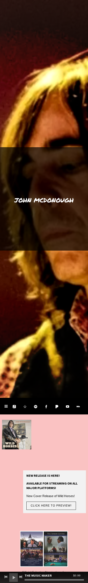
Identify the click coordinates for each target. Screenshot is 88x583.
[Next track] (21, 577)
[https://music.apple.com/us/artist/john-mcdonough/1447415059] (14, 406)
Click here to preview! (51, 505)
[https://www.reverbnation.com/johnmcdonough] (25, 406)
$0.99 (77, 575)
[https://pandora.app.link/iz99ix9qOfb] (57, 406)
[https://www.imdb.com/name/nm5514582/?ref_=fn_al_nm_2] (78, 406)
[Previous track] (6, 577)
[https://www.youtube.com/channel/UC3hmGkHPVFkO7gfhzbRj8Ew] (67, 406)
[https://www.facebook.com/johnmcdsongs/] (46, 406)
